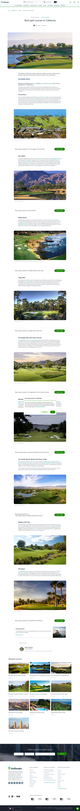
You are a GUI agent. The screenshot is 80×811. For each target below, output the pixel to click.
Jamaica (59, 775)
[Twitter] (20, 783)
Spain (59, 784)
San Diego (43, 83)
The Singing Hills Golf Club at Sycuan (30, 338)
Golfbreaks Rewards (33, 777)
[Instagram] (12, 783)
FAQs (31, 774)
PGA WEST (38, 158)
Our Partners (32, 783)
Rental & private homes (48, 778)
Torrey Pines (22, 95)
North (56, 100)
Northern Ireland (61, 780)
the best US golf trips (35, 98)
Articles (19, 10)
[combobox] (15, 808)
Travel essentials (33, 772)
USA (58, 769)
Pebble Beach (22, 217)
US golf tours (46, 775)
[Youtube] (22, 783)
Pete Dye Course (26, 463)
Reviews (31, 775)
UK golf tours (46, 772)
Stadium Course (54, 160)
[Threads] (17, 783)
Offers (40, 5)
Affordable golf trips (47, 777)
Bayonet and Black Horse (23, 401)
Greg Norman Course (57, 158)
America (24, 98)
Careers (31, 778)
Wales (59, 783)
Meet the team (32, 780)
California (26, 84)
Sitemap (31, 786)
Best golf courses (45, 17)
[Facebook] (9, 783)
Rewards (63, 5)
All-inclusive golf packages (49, 771)
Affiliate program (33, 781)
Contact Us (32, 771)
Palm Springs (49, 83)
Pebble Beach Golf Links (23, 224)
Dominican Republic (61, 774)
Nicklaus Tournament (26, 161)
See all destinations (61, 788)
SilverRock (21, 569)
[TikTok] (14, 783)
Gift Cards (50, 5)
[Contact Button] (77, 808)
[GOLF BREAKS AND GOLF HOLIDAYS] (5, 2)
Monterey (34, 83)
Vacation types (33, 5)
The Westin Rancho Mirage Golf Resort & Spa (32, 459)
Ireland (59, 778)
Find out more (19, 634)
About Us (31, 769)
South (19, 101)
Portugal (59, 786)
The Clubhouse (14, 10)
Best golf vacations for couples (50, 780)
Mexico (59, 772)
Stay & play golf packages (49, 774)
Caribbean (60, 771)
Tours (44, 5)
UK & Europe (26, 5)
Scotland (59, 777)
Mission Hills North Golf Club (48, 463)
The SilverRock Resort (23, 571)
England (59, 781)
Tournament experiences (48, 769)
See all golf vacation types (49, 782)
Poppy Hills (21, 278)
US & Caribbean (18, 5)
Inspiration (56, 5)
